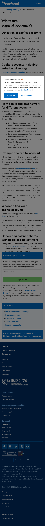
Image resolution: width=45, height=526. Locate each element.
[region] (22, 88)
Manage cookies (27, 95)
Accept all (11, 95)
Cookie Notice (26, 90)
